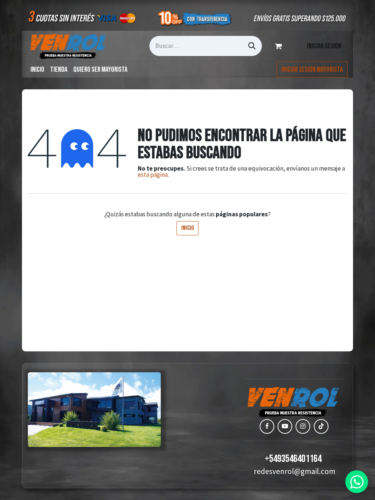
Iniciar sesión (324, 46)
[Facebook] (267, 426)
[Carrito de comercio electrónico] (279, 46)
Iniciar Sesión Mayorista (312, 69)
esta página (153, 175)
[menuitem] (37, 69)
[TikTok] (321, 426)
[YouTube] (285, 426)
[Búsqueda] (252, 46)
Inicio (187, 228)
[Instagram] (303, 426)
